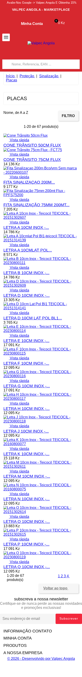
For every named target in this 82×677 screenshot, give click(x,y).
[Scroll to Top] (41, 675)
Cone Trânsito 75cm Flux (32, 159)
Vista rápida (16, 140)
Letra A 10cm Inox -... (26, 227)
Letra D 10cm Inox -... (26, 295)
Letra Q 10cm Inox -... (26, 567)
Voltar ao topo (58, 588)
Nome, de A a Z (18, 113)
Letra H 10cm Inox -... (26, 408)
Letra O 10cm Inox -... (26, 521)
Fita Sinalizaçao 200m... (29, 182)
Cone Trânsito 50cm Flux (32, 145)
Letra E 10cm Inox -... (26, 340)
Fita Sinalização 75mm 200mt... (36, 205)
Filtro (68, 116)
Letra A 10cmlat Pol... (27, 250)
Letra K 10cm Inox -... (26, 454)
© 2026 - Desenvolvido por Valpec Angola (41, 659)
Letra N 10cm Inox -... (26, 499)
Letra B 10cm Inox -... (26, 272)
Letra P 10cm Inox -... (26, 544)
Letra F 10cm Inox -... (26, 363)
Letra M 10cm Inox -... (26, 476)
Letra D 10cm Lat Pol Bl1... (32, 318)
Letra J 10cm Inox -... (26, 431)
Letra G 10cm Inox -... (26, 386)
